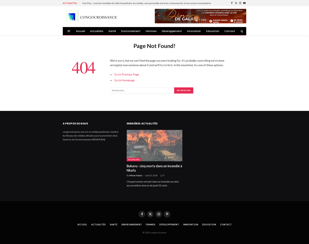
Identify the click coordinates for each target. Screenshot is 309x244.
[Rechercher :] (142, 90)
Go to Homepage (124, 80)
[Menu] (69, 31)
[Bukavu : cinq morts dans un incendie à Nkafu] (155, 145)
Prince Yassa (136, 175)
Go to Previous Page (126, 74)
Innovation (194, 31)
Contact (229, 31)
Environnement (130, 31)
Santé (112, 31)
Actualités (96, 31)
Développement (172, 31)
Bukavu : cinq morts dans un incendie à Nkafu (154, 168)
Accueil (80, 31)
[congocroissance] (91, 16)
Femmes (151, 31)
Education (212, 31)
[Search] (241, 31)
